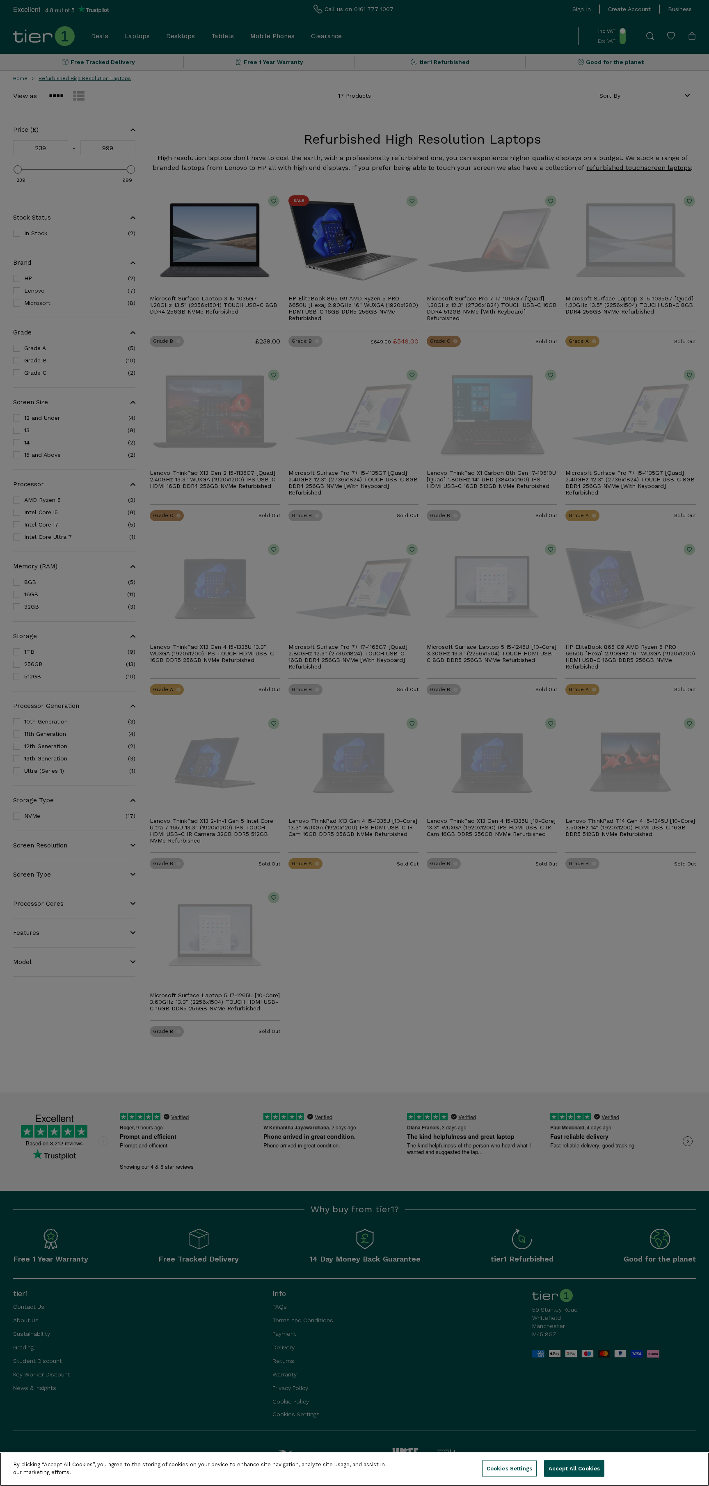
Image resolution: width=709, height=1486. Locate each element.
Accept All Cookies (574, 1468)
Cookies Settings (509, 1468)
